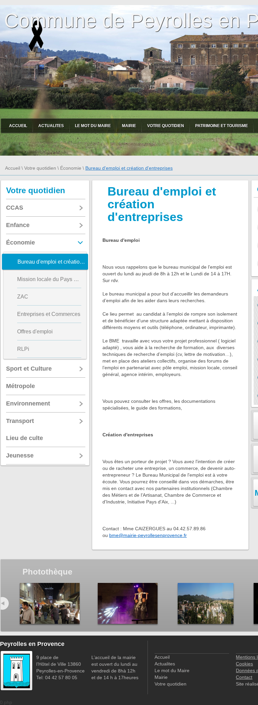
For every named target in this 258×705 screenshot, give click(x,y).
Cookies (244, 663)
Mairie (129, 125)
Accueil (18, 125)
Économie (70, 168)
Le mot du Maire (93, 125)
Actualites (51, 125)
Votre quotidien (165, 125)
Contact (244, 677)
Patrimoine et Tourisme (221, 125)
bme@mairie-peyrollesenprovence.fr (148, 535)
